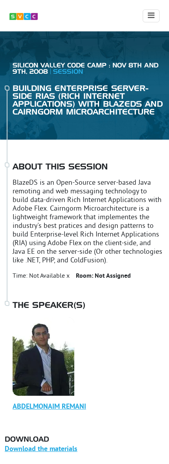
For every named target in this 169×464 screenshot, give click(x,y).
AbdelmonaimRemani (49, 406)
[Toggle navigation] (151, 15)
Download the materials (41, 449)
